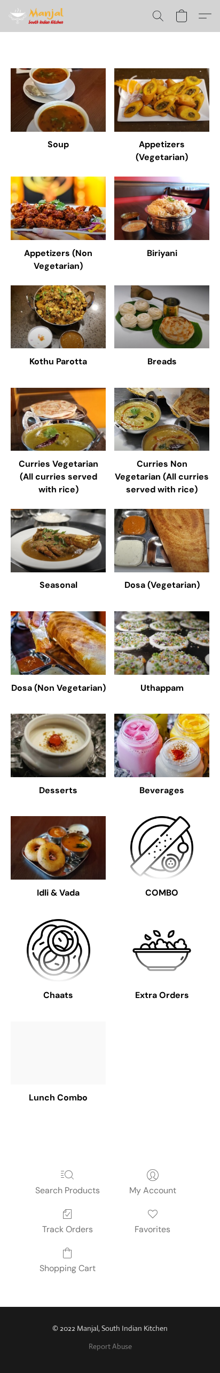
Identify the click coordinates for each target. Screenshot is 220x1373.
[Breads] (161, 317)
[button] (37, 16)
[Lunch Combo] (58, 1053)
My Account (152, 1190)
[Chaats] (58, 951)
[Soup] (58, 100)
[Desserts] (58, 745)
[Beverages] (161, 745)
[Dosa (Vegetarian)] (161, 540)
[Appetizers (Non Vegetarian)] (58, 208)
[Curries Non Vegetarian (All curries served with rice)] (161, 419)
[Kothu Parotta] (58, 317)
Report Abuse (110, 1346)
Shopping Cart (68, 1268)
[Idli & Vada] (58, 848)
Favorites (152, 1229)
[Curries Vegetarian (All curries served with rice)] (58, 419)
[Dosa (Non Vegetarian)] (58, 643)
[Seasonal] (58, 540)
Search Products (67, 1190)
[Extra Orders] (161, 951)
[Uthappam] (161, 643)
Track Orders (67, 1229)
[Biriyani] (161, 208)
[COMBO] (161, 848)
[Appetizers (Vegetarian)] (161, 100)
